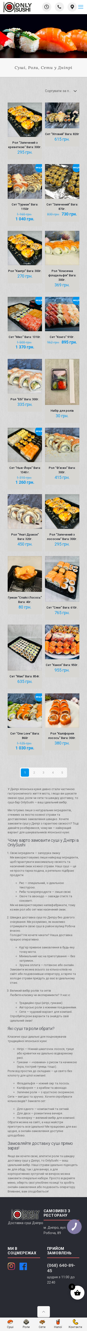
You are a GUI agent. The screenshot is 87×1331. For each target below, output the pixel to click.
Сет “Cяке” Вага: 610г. (62, 607)
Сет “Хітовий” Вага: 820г (62, 134)
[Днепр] (17, 7)
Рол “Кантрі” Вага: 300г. (25, 271)
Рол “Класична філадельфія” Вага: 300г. (62, 275)
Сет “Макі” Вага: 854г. (25, 676)
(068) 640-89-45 (61, 1268)
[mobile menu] (81, 7)
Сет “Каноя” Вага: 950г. (62, 665)
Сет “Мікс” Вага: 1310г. (25, 337)
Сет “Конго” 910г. (62, 337)
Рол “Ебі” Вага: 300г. (24, 399)
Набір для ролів (62, 410)
